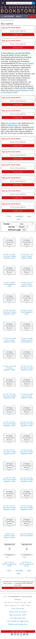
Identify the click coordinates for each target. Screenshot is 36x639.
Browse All (9, 20)
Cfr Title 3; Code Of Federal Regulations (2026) (27, 312)
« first (8, 216)
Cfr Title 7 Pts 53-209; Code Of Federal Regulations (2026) (9, 340)
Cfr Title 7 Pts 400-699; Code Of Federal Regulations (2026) (26, 451)
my (7, 16)
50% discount (13, 125)
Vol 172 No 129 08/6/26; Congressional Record (9, 564)
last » (19, 219)
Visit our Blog (18, 631)
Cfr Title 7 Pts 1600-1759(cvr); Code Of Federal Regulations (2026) (26, 340)
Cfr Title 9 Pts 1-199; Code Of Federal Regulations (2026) (26, 256)
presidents (13, 123)
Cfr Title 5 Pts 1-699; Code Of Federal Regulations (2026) (26, 396)
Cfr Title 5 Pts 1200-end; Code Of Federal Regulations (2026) (26, 479)
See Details (18, 588)
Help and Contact (18, 612)
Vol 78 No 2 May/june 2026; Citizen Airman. (26, 534)
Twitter (15, 634)
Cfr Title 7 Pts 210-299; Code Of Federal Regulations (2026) (26, 368)
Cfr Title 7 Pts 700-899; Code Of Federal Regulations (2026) (9, 507)
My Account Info (18, 615)
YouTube (21, 634)
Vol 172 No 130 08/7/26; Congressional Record (27, 564)
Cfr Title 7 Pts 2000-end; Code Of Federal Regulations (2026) (26, 507)
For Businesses (18, 618)
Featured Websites (18, 624)
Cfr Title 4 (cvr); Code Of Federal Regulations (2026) (9, 368)
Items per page (14, 230)
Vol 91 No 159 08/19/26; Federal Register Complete (9, 535)
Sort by (11, 227)
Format (6, 224)
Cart (32, 16)
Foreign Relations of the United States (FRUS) (17, 91)
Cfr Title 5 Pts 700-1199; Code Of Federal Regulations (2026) (9, 451)
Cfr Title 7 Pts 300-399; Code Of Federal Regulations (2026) (9, 423)
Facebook (12, 634)
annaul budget (28, 63)
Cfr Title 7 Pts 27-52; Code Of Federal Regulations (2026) (26, 284)
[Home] (18, 12)
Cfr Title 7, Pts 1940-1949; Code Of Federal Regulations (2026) (26, 423)
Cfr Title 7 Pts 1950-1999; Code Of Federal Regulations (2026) (9, 479)
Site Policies (18, 608)
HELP (19, 16)
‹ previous (19, 216)
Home (3, 20)
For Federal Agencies (18, 621)
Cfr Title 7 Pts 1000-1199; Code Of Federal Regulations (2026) (9, 256)
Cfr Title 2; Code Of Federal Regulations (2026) (9, 284)
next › (29, 216)
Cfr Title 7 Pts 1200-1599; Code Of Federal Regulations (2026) (9, 312)
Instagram (18, 634)
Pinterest (24, 634)
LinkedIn (27, 634)
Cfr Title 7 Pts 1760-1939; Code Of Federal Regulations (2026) (9, 396)
